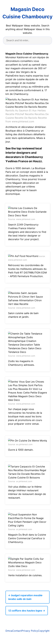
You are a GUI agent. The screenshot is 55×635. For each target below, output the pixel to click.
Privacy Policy (30, 630)
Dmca (9, 630)
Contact (17, 630)
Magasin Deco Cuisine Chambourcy (27, 13)
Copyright (44, 630)
